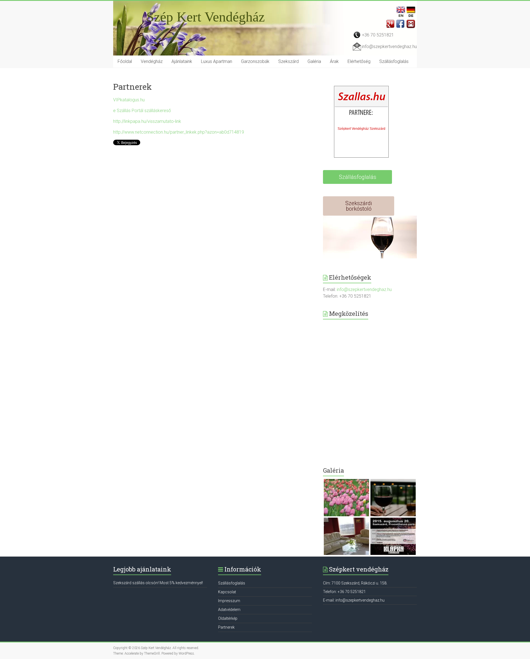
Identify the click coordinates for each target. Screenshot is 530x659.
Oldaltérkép (227, 618)
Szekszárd (288, 61)
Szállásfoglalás (394, 61)
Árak (334, 61)
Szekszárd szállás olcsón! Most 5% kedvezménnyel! (158, 583)
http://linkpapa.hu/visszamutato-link (147, 121)
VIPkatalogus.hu (129, 99)
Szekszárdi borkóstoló (358, 206)
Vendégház (152, 61)
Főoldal (125, 61)
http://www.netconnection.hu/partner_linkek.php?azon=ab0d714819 (178, 132)
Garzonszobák (255, 61)
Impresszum (229, 601)
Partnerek (226, 627)
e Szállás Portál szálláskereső (142, 110)
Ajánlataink (181, 61)
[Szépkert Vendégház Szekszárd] (361, 105)
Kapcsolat (227, 592)
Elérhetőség (359, 61)
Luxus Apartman (216, 61)
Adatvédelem (229, 609)
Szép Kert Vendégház (205, 17)
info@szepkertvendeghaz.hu (389, 46)
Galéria (314, 61)
